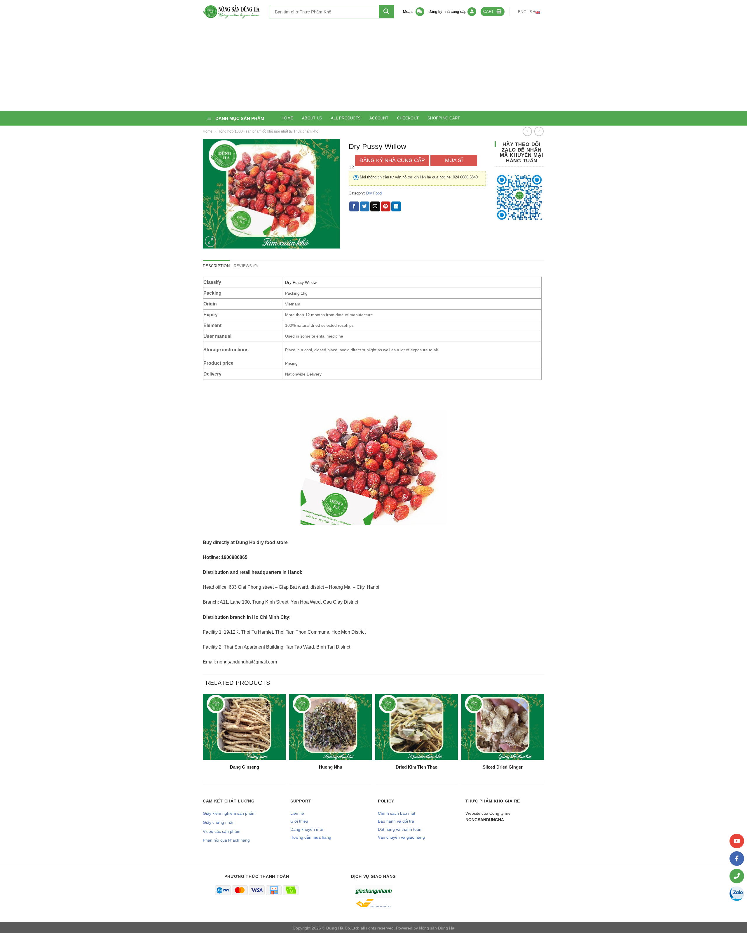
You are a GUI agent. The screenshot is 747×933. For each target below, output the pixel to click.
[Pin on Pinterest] (385, 206)
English (526, 12)
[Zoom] (210, 241)
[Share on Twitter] (364, 206)
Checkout (408, 118)
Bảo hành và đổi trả (396, 821)
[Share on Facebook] (354, 206)
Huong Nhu (330, 767)
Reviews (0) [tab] (246, 266)
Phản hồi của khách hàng (226, 840)
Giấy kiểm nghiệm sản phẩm (229, 813)
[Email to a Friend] (375, 206)
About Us (312, 118)
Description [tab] (216, 266)
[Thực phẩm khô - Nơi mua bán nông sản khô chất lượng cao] (232, 11)
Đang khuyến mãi (306, 829)
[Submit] (386, 11)
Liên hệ (297, 813)
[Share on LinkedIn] (396, 206)
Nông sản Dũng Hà (436, 928)
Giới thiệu (299, 821)
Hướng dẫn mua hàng (310, 837)
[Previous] (204, 740)
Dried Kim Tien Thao (416, 767)
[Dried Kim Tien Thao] (416, 727)
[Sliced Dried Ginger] (502, 727)
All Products (346, 118)
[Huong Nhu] (330, 727)
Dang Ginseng (244, 767)
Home (287, 118)
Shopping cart (443, 118)
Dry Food (374, 193)
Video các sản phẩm (221, 831)
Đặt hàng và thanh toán (399, 829)
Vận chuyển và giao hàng (401, 837)
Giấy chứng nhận (219, 822)
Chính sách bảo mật (396, 813)
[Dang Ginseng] (244, 727)
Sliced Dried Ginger (503, 767)
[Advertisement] (373, 67)
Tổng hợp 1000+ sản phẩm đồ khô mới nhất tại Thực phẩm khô (268, 131)
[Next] (542, 740)
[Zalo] (736, 893)
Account (378, 118)
